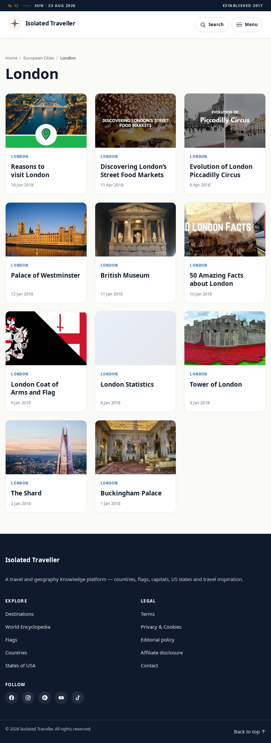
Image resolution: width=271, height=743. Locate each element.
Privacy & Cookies (161, 626)
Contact (149, 665)
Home (11, 58)
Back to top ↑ (250, 731)
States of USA (20, 665)
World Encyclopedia (27, 626)
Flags (11, 639)
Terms (148, 613)
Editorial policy (157, 639)
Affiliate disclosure (162, 652)
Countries (16, 652)
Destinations (19, 613)
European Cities (38, 58)
